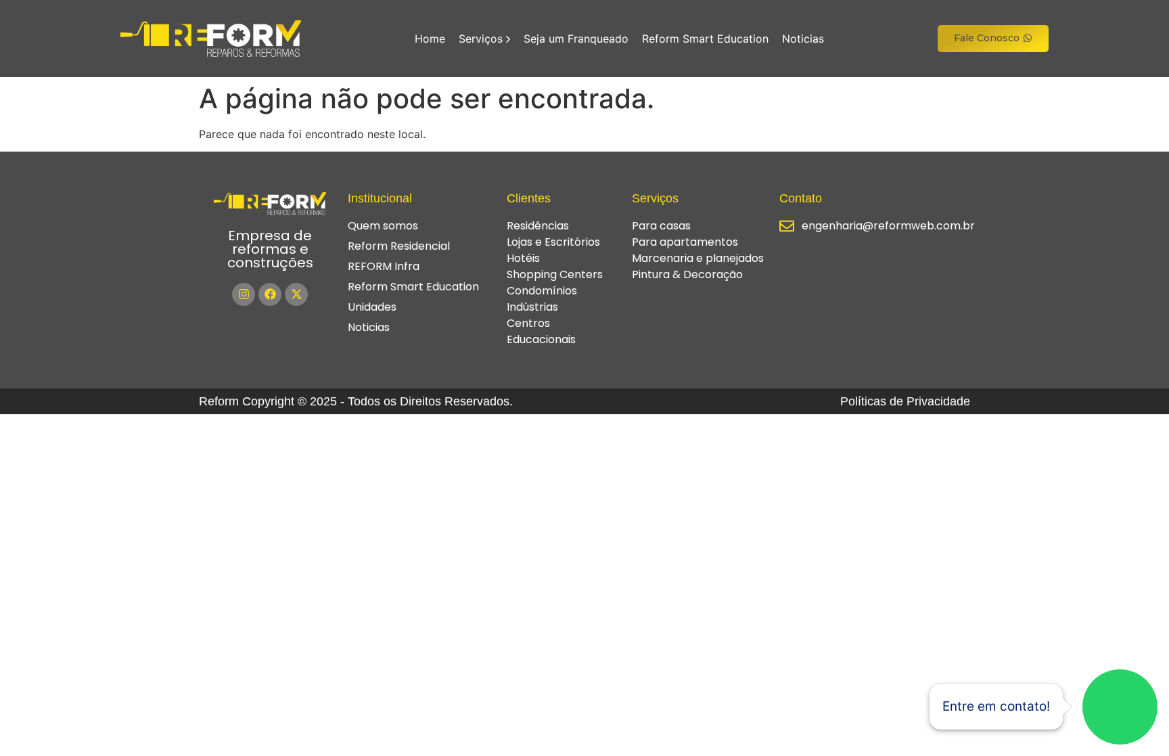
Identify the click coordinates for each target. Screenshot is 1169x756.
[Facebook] (269, 294)
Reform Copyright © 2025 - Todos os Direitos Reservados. (356, 401)
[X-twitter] (296, 294)
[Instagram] (243, 294)
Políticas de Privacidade (905, 401)
